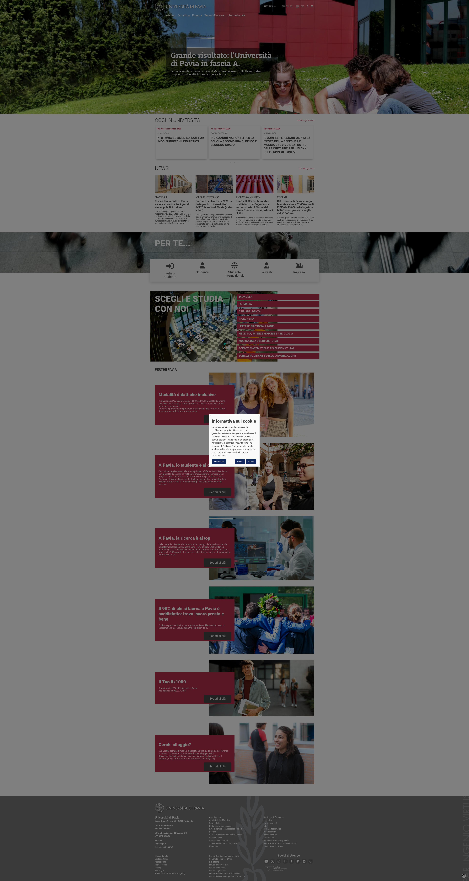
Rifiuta (239, 462)
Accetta (251, 462)
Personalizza (219, 462)
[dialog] (234, 440)
